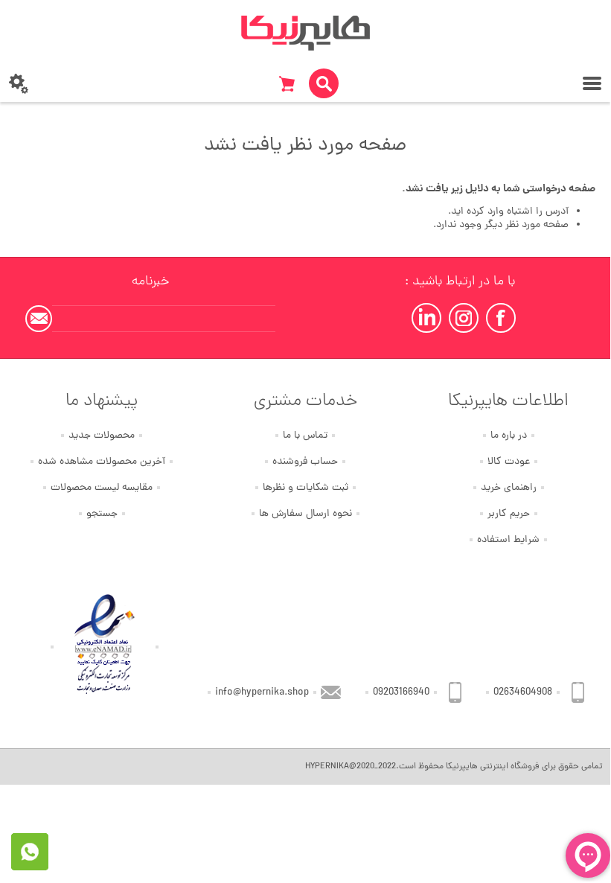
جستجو (102, 514)
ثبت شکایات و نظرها (305, 488)
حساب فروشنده (305, 462)
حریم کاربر (508, 514)
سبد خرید (286, 83)
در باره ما (508, 436)
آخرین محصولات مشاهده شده (101, 462)
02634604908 (522, 693)
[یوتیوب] (426, 318)
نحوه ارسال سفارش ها (305, 514)
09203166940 (401, 693)
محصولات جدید (101, 436)
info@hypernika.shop (262, 693)
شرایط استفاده (508, 540)
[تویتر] (464, 318)
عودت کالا (508, 462)
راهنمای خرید (509, 488)
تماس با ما (305, 436)
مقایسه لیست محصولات (102, 488)
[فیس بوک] (501, 318)
